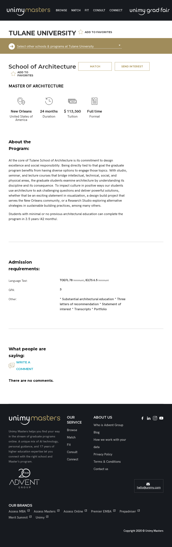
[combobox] (69, 45)
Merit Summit (18, 517)
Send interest (132, 66)
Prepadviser (128, 511)
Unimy (40, 517)
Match (76, 10)
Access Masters (45, 511)
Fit (87, 10)
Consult (99, 10)
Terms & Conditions (107, 462)
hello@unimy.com (149, 487)
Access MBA (17, 511)
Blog (97, 432)
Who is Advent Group (108, 425)
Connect (115, 10)
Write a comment (24, 365)
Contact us (101, 469)
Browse (61, 10)
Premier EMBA (101, 511)
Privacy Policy (103, 454)
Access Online (73, 511)
